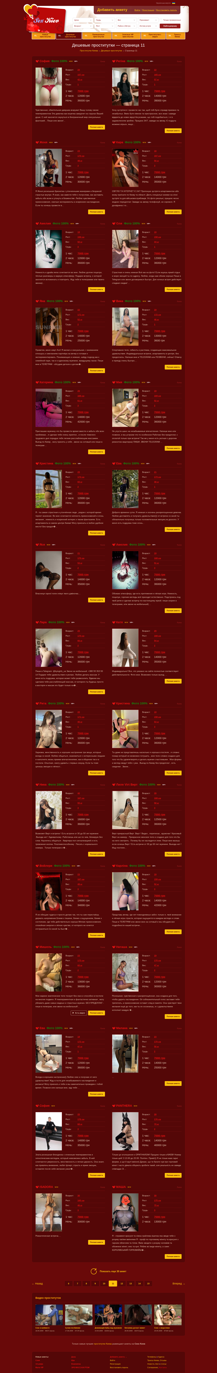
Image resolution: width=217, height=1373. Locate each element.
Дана (73, 1357)
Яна (42, 301)
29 (155, 631)
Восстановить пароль (166, 10)
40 (79, 793)
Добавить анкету (112, 10)
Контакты (163, 1367)
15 (148, 1283)
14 (139, 1283)
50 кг (156, 161)
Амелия (45, 223)
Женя (43, 142)
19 (79, 232)
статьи (163, 1364)
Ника (43, 784)
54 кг (156, 640)
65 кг (80, 482)
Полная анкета (96, 127)
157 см (81, 74)
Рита (43, 703)
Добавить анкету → (118, 1357)
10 (104, 1283)
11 (113, 1283)
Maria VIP (39, 1367)
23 (79, 151)
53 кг (80, 563)
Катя (119, 622)
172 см (157, 314)
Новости (150, 1364)
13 (130, 1283)
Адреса (161, 1357)
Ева (118, 463)
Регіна (120, 61)
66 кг (80, 640)
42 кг (80, 79)
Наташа (121, 946)
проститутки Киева (103, 1344)
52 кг (80, 319)
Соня (37, 1360)
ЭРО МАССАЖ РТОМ (80, 1367)
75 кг (156, 1205)
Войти (137, 10)
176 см (81, 1119)
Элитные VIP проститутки (124, 36)
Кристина (46, 463)
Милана (121, 1028)
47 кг (156, 965)
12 (122, 1283)
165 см (157, 74)
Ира (73, 1360)
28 (155, 1114)
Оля (119, 223)
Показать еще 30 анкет (113, 1271)
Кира (119, 142)
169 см (157, 396)
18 (155, 151)
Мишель (46, 946)
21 (155, 472)
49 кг (80, 884)
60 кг (80, 965)
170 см (81, 156)
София (45, 61)
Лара (43, 622)
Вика (119, 301)
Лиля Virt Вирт (127, 784)
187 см (157, 156)
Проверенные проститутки (95, 36)
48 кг (80, 161)
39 (155, 793)
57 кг (156, 79)
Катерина (46, 382)
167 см (81, 798)
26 (79, 391)
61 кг (80, 401)
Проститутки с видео (152, 36)
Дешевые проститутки (67, 36)
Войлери (46, 865)
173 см (81, 477)
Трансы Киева (175, 36)
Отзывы (163, 1360)
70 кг (156, 1124)
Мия (119, 382)
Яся (42, 544)
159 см (157, 879)
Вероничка (76, 1364)
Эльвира (39, 1364)
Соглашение (152, 1367)
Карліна (122, 865)
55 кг (80, 803)
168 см (81, 396)
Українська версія (163, 3)
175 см (157, 1200)
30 (79, 1195)
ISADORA (46, 1186)
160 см (81, 1200)
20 (79, 70)
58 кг (156, 803)
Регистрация (148, 10)
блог (157, 1364)
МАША (121, 1186)
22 (155, 70)
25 (79, 472)
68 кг (80, 1124)
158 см (81, 237)
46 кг (156, 319)
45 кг (80, 722)
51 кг (156, 563)
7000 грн (83, 91)
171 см (81, 314)
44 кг (156, 242)
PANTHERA (124, 1105)
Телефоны (151, 1357)
